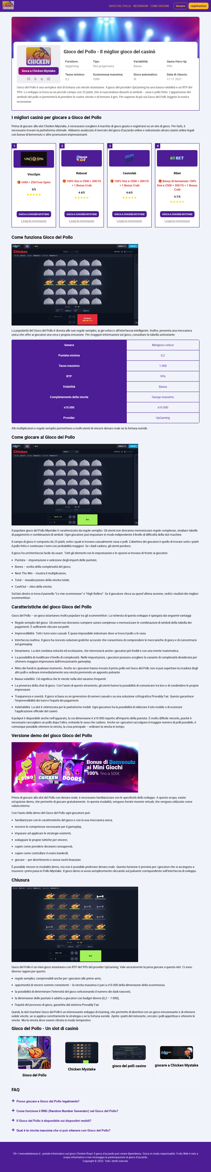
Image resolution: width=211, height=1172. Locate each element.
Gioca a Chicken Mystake (38, 71)
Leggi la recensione (33, 221)
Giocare (180, 6)
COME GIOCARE (160, 6)
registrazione (198, 6)
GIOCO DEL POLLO (120, 6)
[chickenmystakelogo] (8, 6)
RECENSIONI (140, 6)
